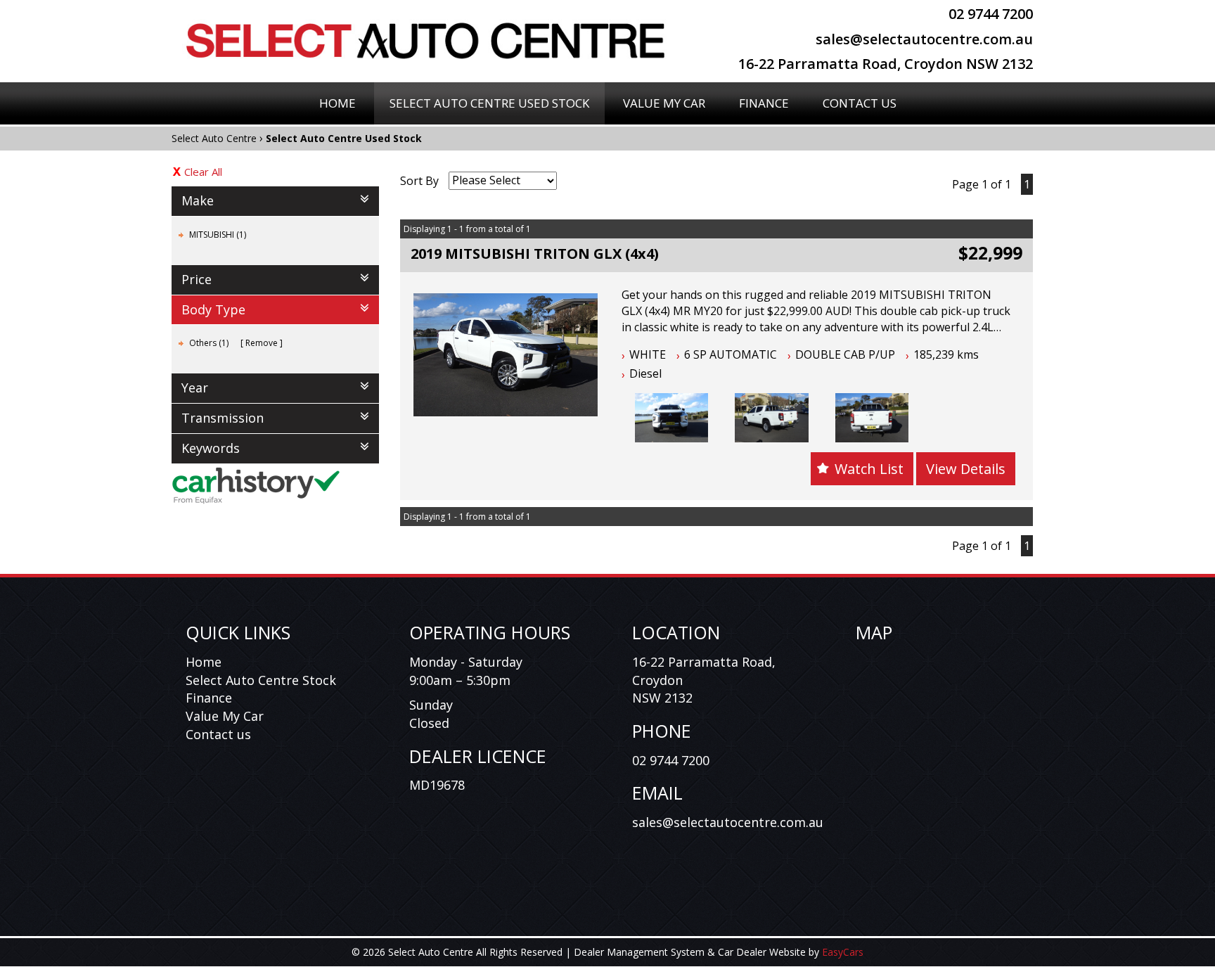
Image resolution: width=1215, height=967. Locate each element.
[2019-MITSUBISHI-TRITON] (671, 417)
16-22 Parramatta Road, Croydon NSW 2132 (885, 63)
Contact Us (859, 103)
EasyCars (842, 952)
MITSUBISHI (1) (217, 235)
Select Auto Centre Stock (261, 680)
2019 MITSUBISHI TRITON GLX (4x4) (535, 253)
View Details (965, 468)
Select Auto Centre (214, 138)
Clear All (203, 172)
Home (337, 103)
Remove (261, 343)
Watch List (869, 468)
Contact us (218, 734)
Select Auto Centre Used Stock (489, 103)
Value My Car (664, 103)
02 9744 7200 (991, 13)
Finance (764, 103)
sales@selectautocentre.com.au (924, 39)
